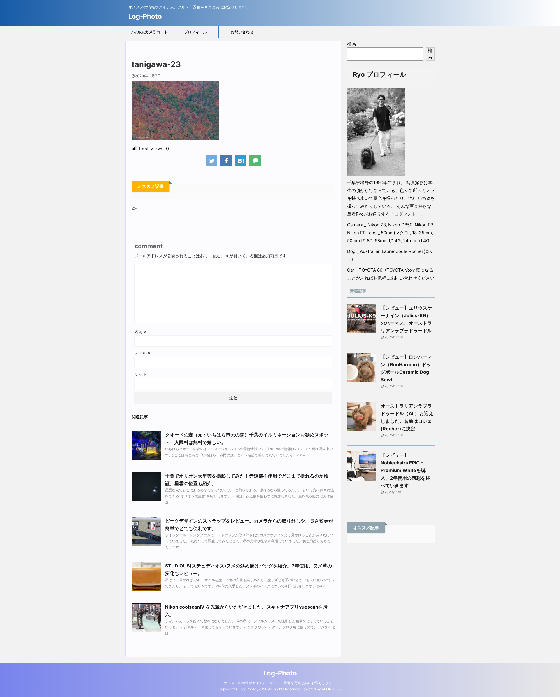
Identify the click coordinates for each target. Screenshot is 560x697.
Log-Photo (145, 16)
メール (142, 352)
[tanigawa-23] (240, 160)
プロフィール (195, 31)
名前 (140, 331)
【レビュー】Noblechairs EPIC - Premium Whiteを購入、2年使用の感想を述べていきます (405, 470)
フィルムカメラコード (149, 31)
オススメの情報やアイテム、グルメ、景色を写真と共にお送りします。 (280, 683)
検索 (351, 44)
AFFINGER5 (331, 689)
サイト (140, 374)
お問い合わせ (242, 31)
